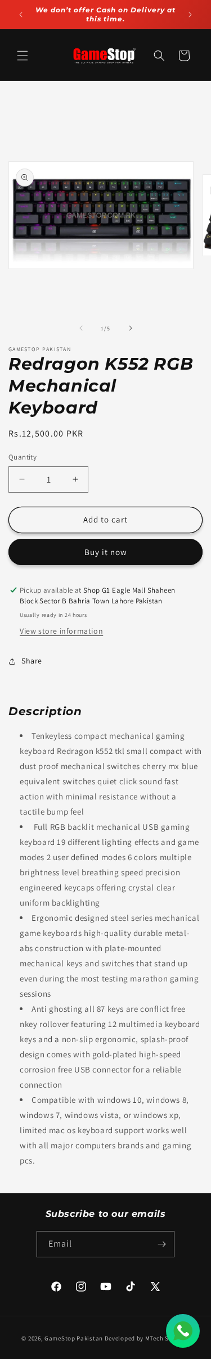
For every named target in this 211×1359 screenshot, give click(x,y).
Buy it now (105, 552)
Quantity (22, 457)
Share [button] (31, 661)
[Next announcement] (190, 14)
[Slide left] (81, 328)
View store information (61, 631)
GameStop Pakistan (73, 1338)
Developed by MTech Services (147, 1338)
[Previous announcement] (20, 14)
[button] (22, 55)
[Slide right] (130, 328)
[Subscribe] (161, 1244)
